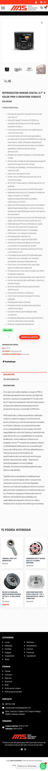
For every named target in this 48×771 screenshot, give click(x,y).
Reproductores (16, 351)
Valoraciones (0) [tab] (11, 379)
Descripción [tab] (8, 374)
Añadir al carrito (29, 337)
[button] (42, 23)
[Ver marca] (9, 361)
